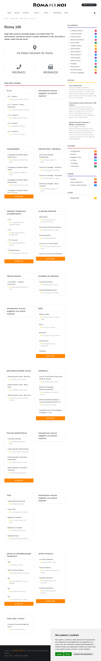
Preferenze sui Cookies (21, 655)
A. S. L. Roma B (13, 115)
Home (6, 18)
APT (9, 562)
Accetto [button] (59, 654)
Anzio (41, 324)
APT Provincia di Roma (15, 570)
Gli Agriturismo (75, 151)
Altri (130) (50, 601)
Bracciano (42, 332)
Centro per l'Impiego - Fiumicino (50, 167)
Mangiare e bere (76, 157)
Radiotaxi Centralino (15, 517)
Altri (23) (19, 480)
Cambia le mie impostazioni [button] (83, 654)
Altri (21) (50, 356)
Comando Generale (45, 282)
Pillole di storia (75, 60)
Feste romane (75, 42)
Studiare (73, 179)
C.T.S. (9, 219)
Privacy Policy (8, 655)
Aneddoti (74, 63)
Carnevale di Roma (77, 30)
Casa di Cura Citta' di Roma (48, 243)
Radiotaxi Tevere (13, 536)
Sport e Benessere (76, 182)
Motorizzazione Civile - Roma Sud (19, 395)
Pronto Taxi (11, 509)
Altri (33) (50, 418)
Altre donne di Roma (77, 40)
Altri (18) (19, 604)
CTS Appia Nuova (14, 250)
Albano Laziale (44, 314)
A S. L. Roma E (12, 96)
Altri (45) (19, 196)
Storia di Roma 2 (76, 52)
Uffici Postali (23, 18)
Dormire (73, 154)
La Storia (73, 160)
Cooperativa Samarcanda (16, 501)
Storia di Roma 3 (76, 54)
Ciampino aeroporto (46, 578)
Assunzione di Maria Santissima (50, 227)
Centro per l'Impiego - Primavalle (50, 175)
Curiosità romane (76, 34)
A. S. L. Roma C (13, 123)
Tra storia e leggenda (77, 72)
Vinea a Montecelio (75, 85)
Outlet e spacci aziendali (78, 185)
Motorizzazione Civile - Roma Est (19, 376)
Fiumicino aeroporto (46, 588)
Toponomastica (75, 57)
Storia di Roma (75, 48)
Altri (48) (50, 258)
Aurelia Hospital (44, 235)
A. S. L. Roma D (13, 131)
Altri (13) (19, 261)
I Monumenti (75, 166)
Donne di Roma (76, 36)
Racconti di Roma (76, 69)
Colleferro (42, 351)
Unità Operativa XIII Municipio (18, 449)
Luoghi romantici (76, 46)
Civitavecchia (43, 341)
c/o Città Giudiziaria (46, 559)
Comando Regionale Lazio (48, 290)
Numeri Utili (14, 18)
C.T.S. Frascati (12, 240)
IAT (9, 578)
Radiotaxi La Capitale (15, 527)
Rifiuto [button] (68, 654)
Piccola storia (75, 66)
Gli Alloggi (74, 163)
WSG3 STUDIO (18, 650)
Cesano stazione (44, 567)
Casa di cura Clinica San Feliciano (50, 254)
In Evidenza (72, 25)
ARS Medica (43, 217)
